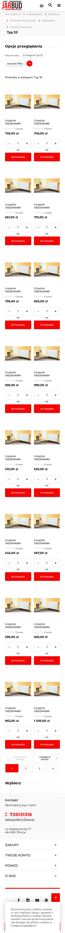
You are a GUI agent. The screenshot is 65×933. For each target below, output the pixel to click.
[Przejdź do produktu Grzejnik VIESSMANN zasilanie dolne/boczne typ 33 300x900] (47, 605)
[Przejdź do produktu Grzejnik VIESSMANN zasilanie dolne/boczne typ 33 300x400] (18, 437)
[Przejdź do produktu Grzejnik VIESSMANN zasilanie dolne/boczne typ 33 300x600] (18, 521)
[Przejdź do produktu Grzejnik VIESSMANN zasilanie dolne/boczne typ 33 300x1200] (47, 186)
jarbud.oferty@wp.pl (19, 819)
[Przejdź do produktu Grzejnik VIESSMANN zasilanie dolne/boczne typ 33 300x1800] (18, 353)
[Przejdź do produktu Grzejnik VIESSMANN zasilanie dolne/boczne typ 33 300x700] (47, 521)
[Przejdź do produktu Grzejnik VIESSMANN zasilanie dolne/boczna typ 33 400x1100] (18, 102)
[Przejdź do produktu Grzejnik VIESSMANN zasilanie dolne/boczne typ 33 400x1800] (47, 689)
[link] (32, 55)
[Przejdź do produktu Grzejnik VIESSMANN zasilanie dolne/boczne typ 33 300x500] (47, 437)
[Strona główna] (12, 5)
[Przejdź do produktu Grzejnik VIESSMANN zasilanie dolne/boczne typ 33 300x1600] (47, 270)
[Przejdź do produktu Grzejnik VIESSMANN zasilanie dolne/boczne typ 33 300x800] (18, 605)
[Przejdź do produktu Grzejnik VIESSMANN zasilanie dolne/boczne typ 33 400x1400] (18, 689)
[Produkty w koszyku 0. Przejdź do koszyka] (41, 5)
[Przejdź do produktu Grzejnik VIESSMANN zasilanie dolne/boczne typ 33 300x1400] (18, 270)
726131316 (20, 814)
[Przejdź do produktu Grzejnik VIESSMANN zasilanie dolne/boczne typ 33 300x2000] (47, 353)
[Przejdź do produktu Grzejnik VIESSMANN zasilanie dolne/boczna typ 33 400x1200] (47, 102)
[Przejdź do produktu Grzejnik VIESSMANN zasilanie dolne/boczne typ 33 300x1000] (18, 186)
